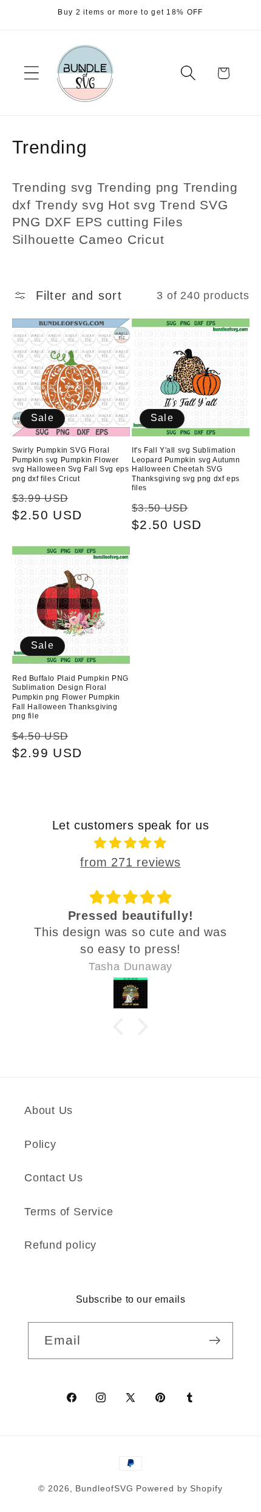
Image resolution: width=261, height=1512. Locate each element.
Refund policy (60, 1245)
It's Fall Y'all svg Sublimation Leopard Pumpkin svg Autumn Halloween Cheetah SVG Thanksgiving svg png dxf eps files (186, 469)
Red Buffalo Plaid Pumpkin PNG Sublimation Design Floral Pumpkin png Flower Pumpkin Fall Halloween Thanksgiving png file (70, 697)
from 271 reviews (130, 862)
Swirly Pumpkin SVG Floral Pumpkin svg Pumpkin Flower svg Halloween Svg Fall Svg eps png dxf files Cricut (70, 464)
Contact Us (53, 1178)
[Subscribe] (215, 1340)
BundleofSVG (104, 1488)
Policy (40, 1144)
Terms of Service (68, 1212)
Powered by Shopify (179, 1488)
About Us (48, 1110)
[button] (31, 73)
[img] (130, 843)
